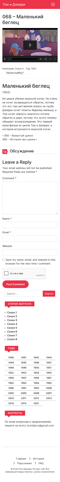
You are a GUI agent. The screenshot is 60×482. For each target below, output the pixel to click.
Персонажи (24, 463)
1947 (49, 362)
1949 (23, 367)
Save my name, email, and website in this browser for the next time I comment (30, 261)
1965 (49, 383)
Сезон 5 (12, 327)
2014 (11, 403)
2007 (49, 393)
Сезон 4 (19, 68)
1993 (36, 388)
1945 (23, 362)
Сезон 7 (12, 335)
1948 (11, 367)
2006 (36, 393)
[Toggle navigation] (52, 4)
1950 (36, 367)
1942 (36, 357)
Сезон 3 (12, 320)
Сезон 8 (12, 339)
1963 (23, 383)
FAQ (41, 463)
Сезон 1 (12, 312)
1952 (33, 68)
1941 (23, 357)
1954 (36, 372)
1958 (36, 377)
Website (7, 246)
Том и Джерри (14, 4)
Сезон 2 (12, 316)
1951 (49, 367)
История (38, 458)
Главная (21, 458)
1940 (11, 357)
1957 (23, 377)
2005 (24, 393)
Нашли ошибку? (15, 72)
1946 (36, 362)
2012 (36, 398)
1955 (49, 372)
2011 (23, 398)
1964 (36, 383)
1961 (49, 377)
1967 (23, 388)
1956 (11, 377)
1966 (11, 388)
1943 (49, 357)
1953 (23, 372)
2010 (11, 398)
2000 (49, 388)
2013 (49, 398)
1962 (11, 383)
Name (7, 218)
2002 (11, 393)
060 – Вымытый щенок (18, 135)
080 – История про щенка (19, 139)
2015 (23, 403)
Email (6, 232)
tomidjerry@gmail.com (40, 425)
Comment (9, 178)
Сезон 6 (12, 331)
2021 (36, 403)
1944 (11, 362)
